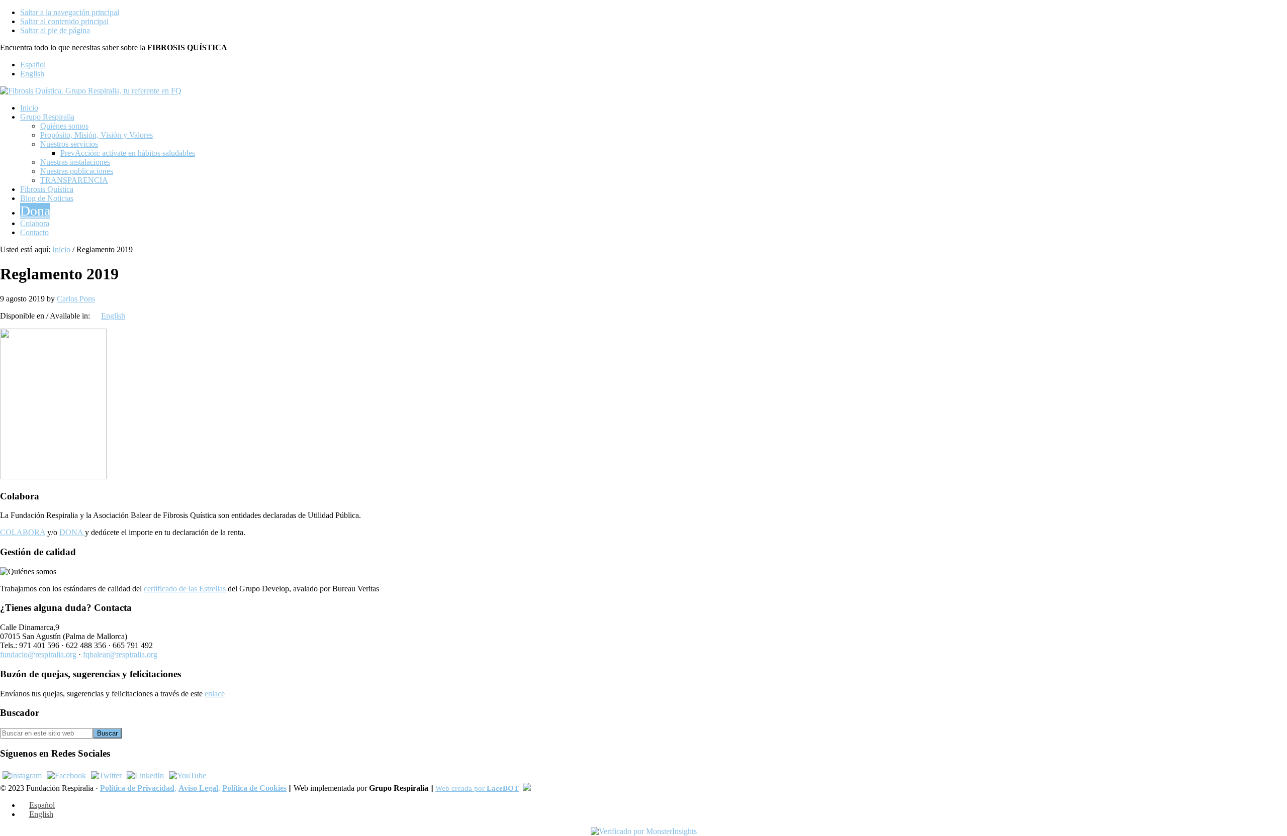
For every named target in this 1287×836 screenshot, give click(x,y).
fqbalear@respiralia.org (120, 654)
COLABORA (22, 532)
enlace (215, 693)
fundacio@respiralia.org (38, 654)
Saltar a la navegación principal (69, 12)
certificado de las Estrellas (185, 588)
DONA (72, 532)
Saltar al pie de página (55, 30)
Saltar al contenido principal (64, 21)
